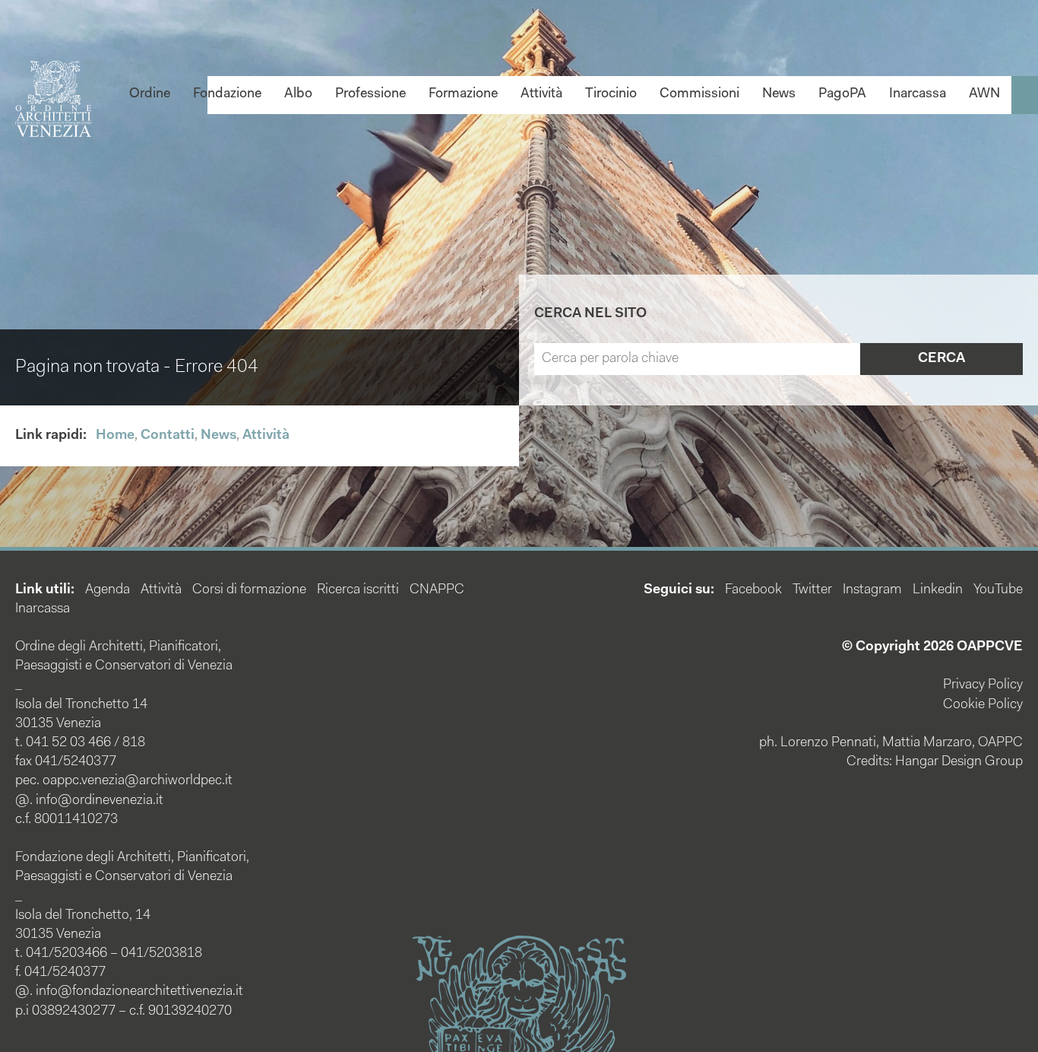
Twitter (812, 590)
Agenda (107, 590)
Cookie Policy (983, 705)
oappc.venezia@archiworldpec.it (138, 781)
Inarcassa (917, 94)
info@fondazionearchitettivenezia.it (139, 992)
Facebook (753, 590)
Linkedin (938, 590)
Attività (541, 94)
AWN (984, 94)
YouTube (998, 590)
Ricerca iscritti (358, 590)
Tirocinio (611, 94)
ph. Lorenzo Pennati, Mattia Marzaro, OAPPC (891, 743)
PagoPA (842, 94)
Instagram (872, 590)
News (779, 94)
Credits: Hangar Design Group (935, 762)
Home (115, 436)
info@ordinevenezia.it (99, 801)
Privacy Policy (983, 685)
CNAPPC (437, 590)
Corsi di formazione (249, 590)
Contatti (168, 436)
